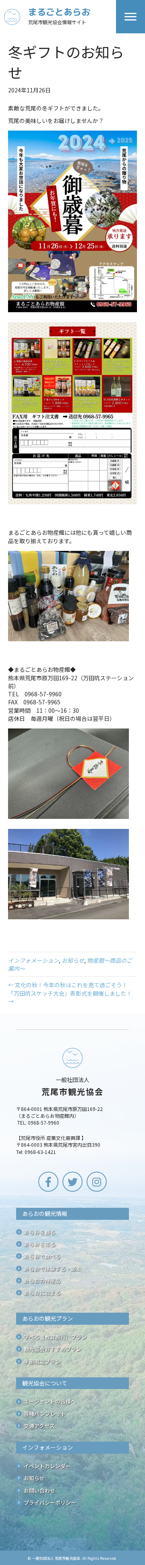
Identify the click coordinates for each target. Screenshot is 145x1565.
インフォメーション (33, 960)
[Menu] (130, 17)
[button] (48, 1182)
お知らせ (73, 960)
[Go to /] (60, 16)
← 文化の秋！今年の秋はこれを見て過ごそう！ (68, 985)
